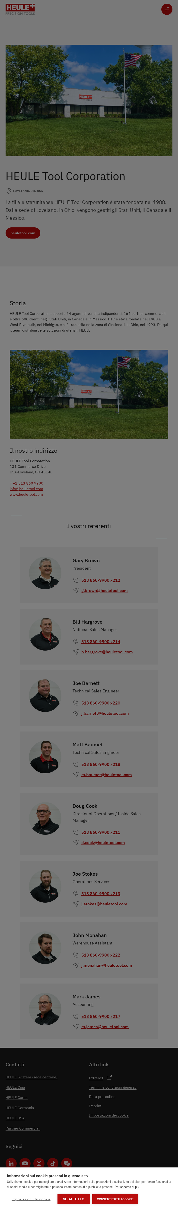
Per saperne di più (127, 1187)
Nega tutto (73, 1199)
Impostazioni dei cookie (31, 1199)
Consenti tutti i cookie (115, 1199)
